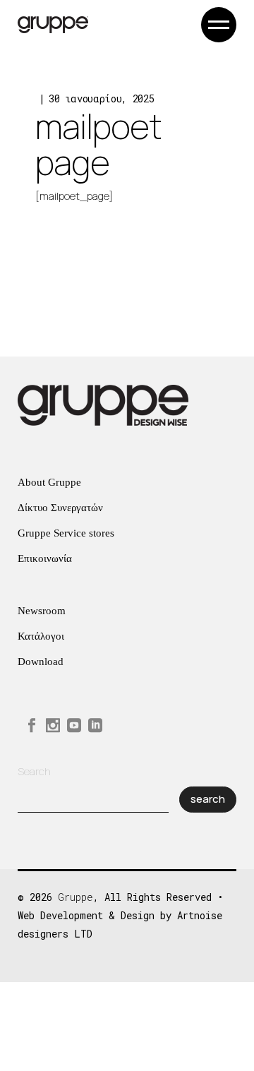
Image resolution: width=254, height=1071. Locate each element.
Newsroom (42, 610)
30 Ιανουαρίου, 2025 (101, 98)
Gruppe (75, 897)
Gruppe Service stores (66, 533)
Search (34, 771)
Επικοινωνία (45, 558)
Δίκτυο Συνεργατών (60, 507)
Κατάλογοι (41, 636)
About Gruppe (49, 482)
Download (41, 661)
